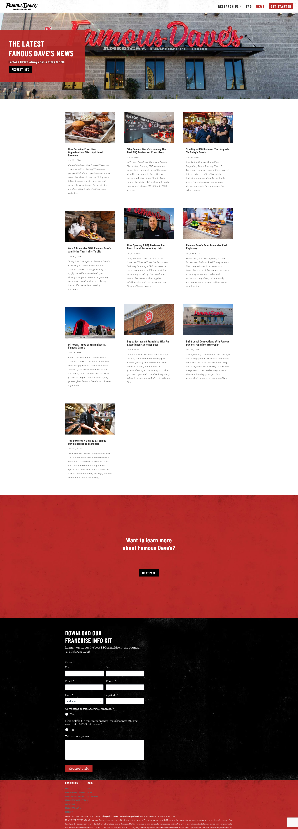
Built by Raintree (132, 816)
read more (72, 197)
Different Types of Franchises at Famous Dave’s (87, 346)
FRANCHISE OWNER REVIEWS (76, 800)
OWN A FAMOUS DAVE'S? (74, 796)
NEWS (260, 7)
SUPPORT (69, 812)
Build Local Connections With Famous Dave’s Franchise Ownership (207, 343)
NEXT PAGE (149, 573)
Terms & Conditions (119, 816)
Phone (111, 681)
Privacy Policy (106, 816)
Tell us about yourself (79, 736)
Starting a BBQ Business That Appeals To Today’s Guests (207, 150)
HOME (67, 788)
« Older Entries (71, 492)
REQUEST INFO (20, 69)
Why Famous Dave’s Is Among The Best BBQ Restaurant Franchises (146, 150)
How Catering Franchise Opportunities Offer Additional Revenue (85, 152)
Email (69, 681)
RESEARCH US (228, 7)
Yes (72, 714)
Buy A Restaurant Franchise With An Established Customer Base (148, 343)
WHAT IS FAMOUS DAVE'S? (75, 792)
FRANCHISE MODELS (73, 808)
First (67, 667)
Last (108, 667)
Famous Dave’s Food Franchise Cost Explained (206, 246)
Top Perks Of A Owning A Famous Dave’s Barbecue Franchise (87, 442)
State (69, 695)
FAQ (249, 7)
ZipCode (112, 695)
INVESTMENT (70, 804)
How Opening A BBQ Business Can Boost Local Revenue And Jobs (146, 246)
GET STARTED (93, 796)
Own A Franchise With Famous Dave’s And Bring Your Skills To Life (89, 250)
